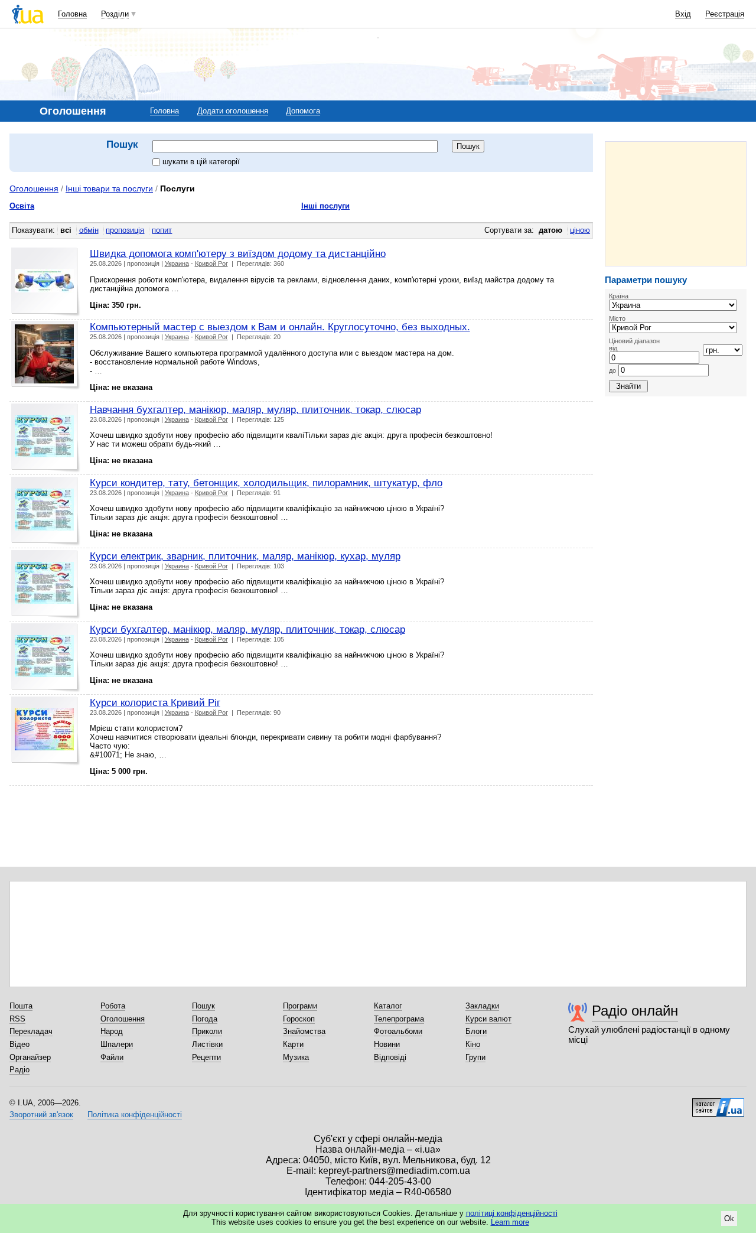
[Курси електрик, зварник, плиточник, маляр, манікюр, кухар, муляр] (45, 584)
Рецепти (206, 1057)
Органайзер (30, 1057)
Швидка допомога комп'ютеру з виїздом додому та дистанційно (238, 253)
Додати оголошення (232, 110)
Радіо (19, 1069)
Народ (111, 1031)
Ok (729, 1218)
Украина (177, 263)
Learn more (510, 1222)
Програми (300, 1005)
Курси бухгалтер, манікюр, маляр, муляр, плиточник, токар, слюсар (247, 629)
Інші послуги (325, 205)
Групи (475, 1057)
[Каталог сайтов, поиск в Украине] (718, 1103)
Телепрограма (399, 1018)
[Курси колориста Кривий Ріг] (45, 731)
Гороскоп (299, 1018)
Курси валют (488, 1018)
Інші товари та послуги (109, 188)
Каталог (388, 1005)
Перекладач (31, 1031)
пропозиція (125, 230)
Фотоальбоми (398, 1031)
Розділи (115, 13)
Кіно (472, 1044)
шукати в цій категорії (201, 161)
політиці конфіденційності (512, 1213)
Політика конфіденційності (134, 1114)
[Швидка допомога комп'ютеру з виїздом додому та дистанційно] (45, 282)
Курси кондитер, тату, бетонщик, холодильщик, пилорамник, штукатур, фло (266, 483)
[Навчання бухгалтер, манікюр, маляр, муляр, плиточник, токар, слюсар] (45, 438)
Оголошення (33, 188)
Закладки (482, 1005)
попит (162, 230)
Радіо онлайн (635, 1011)
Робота (112, 1005)
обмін (89, 230)
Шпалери (116, 1044)
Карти (293, 1044)
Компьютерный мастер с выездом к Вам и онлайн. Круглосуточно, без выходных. (280, 327)
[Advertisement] (676, 204)
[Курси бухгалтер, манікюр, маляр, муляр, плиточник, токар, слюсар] (45, 657)
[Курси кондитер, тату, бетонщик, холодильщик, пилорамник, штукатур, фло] (45, 511)
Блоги (476, 1031)
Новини (387, 1044)
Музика (296, 1057)
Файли (111, 1057)
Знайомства (304, 1031)
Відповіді (390, 1057)
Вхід (683, 13)
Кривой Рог (211, 263)
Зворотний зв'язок (41, 1114)
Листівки (207, 1044)
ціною (580, 230)
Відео (19, 1044)
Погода (204, 1018)
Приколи (207, 1031)
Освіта (21, 205)
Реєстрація (724, 13)
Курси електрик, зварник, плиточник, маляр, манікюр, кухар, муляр (245, 556)
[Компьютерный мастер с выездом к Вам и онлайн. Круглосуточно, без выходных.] (45, 355)
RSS (17, 1018)
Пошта (20, 1005)
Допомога (303, 110)
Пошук (203, 1005)
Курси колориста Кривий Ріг (155, 702)
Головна (72, 13)
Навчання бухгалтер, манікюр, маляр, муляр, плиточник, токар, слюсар (255, 409)
